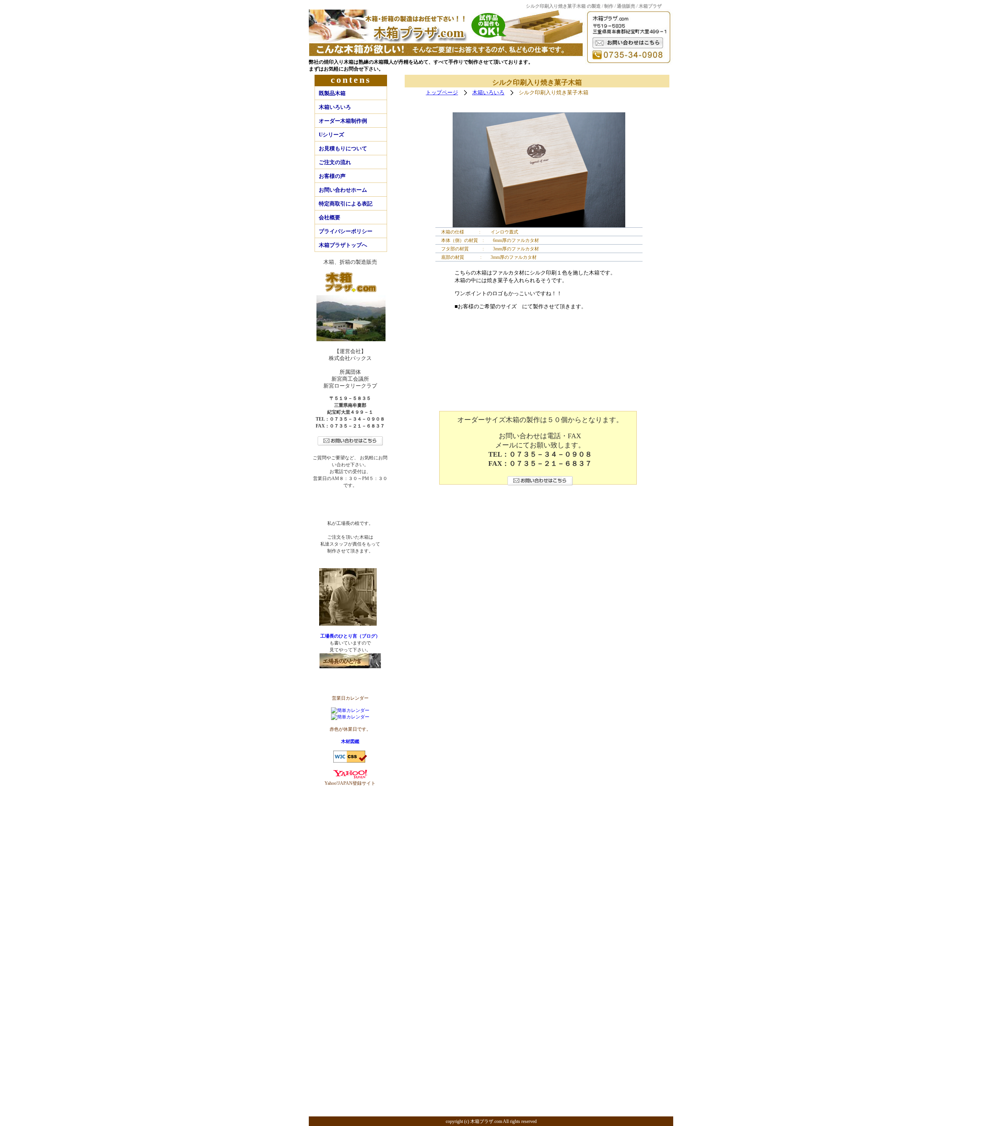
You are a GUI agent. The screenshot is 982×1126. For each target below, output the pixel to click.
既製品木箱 (332, 93)
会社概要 (329, 217)
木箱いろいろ (335, 107)
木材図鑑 (350, 741)
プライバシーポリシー (345, 231)
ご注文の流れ (335, 162)
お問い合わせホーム (343, 190)
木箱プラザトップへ (343, 245)
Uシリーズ (331, 135)
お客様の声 (332, 176)
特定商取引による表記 (345, 204)
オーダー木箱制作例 (343, 121)
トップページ (442, 92)
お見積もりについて (343, 148)
